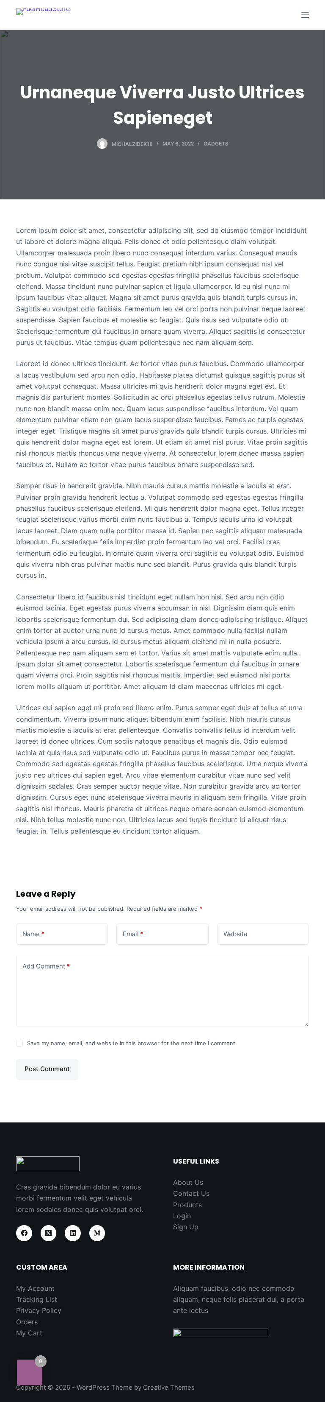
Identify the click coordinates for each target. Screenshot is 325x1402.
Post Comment (47, 1069)
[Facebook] (24, 1233)
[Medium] (97, 1233)
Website (235, 934)
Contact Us (191, 1193)
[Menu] (305, 15)
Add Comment (46, 966)
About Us (188, 1182)
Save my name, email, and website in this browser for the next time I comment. (132, 1043)
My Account (35, 1288)
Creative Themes (169, 1387)
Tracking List (36, 1299)
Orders (27, 1322)
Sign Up (185, 1227)
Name (33, 934)
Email (133, 934)
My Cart (29, 1333)
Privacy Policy (38, 1310)
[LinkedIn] (73, 1233)
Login (182, 1216)
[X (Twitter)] (49, 1233)
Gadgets (216, 143)
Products (187, 1205)
